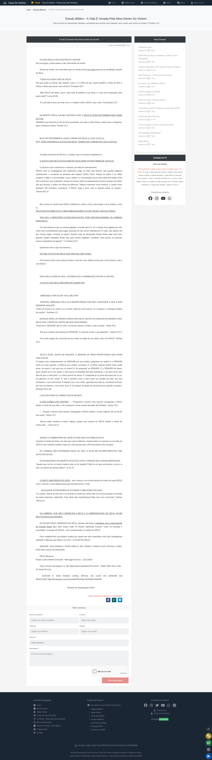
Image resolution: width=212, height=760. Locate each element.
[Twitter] (157, 705)
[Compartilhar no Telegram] (120, 600)
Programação (41, 729)
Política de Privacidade (161, 713)
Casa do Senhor (17, 2)
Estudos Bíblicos (150, 3)
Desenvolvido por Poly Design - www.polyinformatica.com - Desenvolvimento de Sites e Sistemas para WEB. (106, 756)
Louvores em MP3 (98, 730)
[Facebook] (145, 705)
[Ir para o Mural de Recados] (208, 736)
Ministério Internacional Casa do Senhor (84, 752)
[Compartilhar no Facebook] (108, 600)
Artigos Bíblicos (97, 709)
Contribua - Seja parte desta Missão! (50, 719)
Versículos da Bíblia (98, 723)
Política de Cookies (134, 752)
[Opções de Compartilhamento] (208, 743)
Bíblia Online (130, 3)
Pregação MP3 (97, 726)
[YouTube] (163, 705)
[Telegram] (174, 705)
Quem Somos (42, 708)
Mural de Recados (43, 722)
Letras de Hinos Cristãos (46, 715)
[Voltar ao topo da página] (208, 729)
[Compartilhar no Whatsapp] (114, 600)
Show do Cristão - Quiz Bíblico (48, 726)
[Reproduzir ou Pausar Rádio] (208, 756)
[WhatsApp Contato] (168, 705)
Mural (182, 3)
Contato (39, 733)
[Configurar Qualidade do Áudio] (208, 749)
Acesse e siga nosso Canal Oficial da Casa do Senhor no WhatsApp (108, 745)
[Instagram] (151, 705)
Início (28, 10)
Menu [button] (168, 3)
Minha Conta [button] (198, 3)
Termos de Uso (161, 710)
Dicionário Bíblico (98, 716)
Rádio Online (41, 712)
